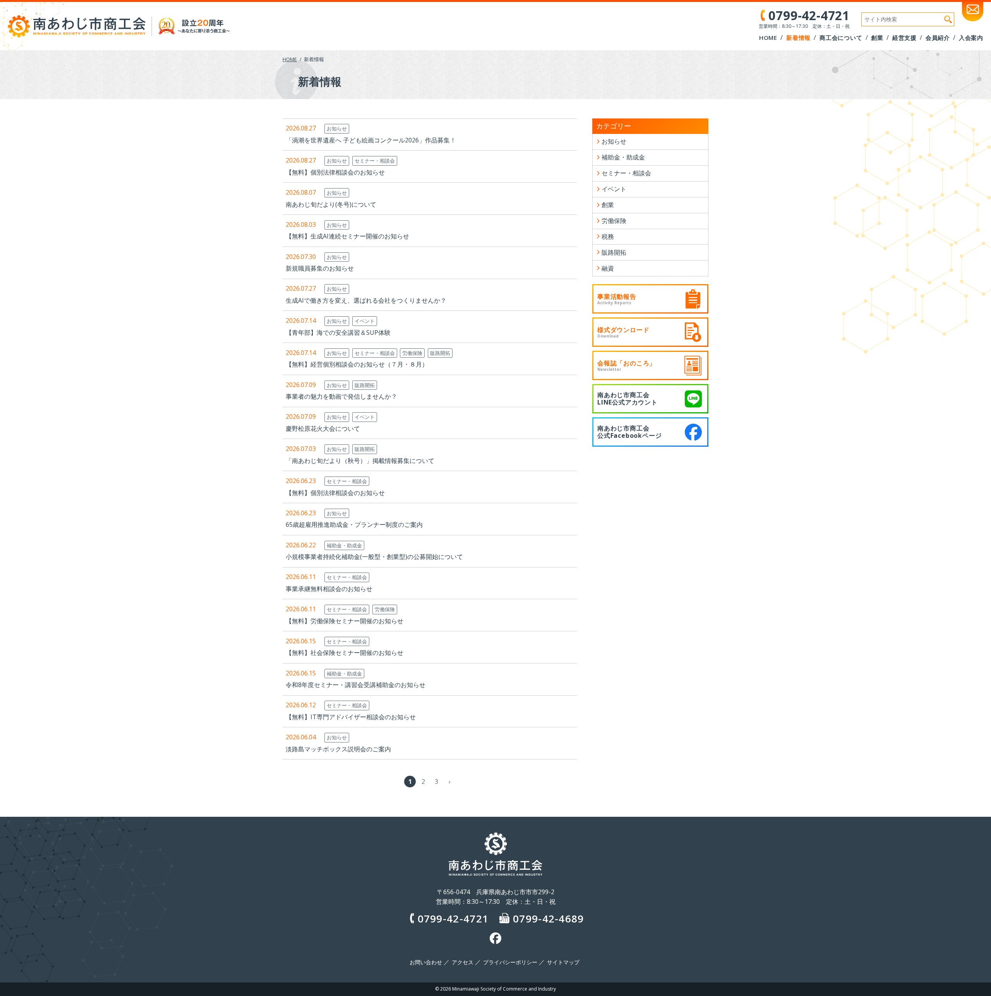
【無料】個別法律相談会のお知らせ (335, 172)
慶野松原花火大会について (323, 428)
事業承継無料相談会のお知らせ (329, 589)
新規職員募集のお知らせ (320, 268)
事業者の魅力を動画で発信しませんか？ (341, 396)
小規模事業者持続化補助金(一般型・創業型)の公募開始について (374, 556)
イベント (365, 320)
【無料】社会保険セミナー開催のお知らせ (344, 652)
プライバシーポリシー (510, 962)
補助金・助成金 (344, 545)
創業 (608, 205)
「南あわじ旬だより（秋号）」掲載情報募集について (360, 460)
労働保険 (412, 353)
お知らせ (337, 128)
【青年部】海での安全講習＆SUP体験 (338, 332)
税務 (608, 236)
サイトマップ (563, 962)
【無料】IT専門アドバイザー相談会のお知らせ (351, 717)
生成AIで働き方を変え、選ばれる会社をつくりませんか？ (366, 300)
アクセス (462, 962)
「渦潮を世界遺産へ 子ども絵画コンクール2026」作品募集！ (371, 140)
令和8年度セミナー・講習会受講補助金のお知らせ (355, 685)
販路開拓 (440, 353)
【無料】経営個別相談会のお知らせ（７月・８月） (357, 364)
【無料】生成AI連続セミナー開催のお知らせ (347, 236)
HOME (290, 59)
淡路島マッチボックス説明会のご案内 (338, 749)
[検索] (948, 19)
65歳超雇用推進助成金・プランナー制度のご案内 (354, 524)
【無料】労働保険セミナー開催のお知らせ (344, 621)
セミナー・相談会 (375, 160)
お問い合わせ (426, 962)
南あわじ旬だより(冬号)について (331, 204)
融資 (608, 268)
